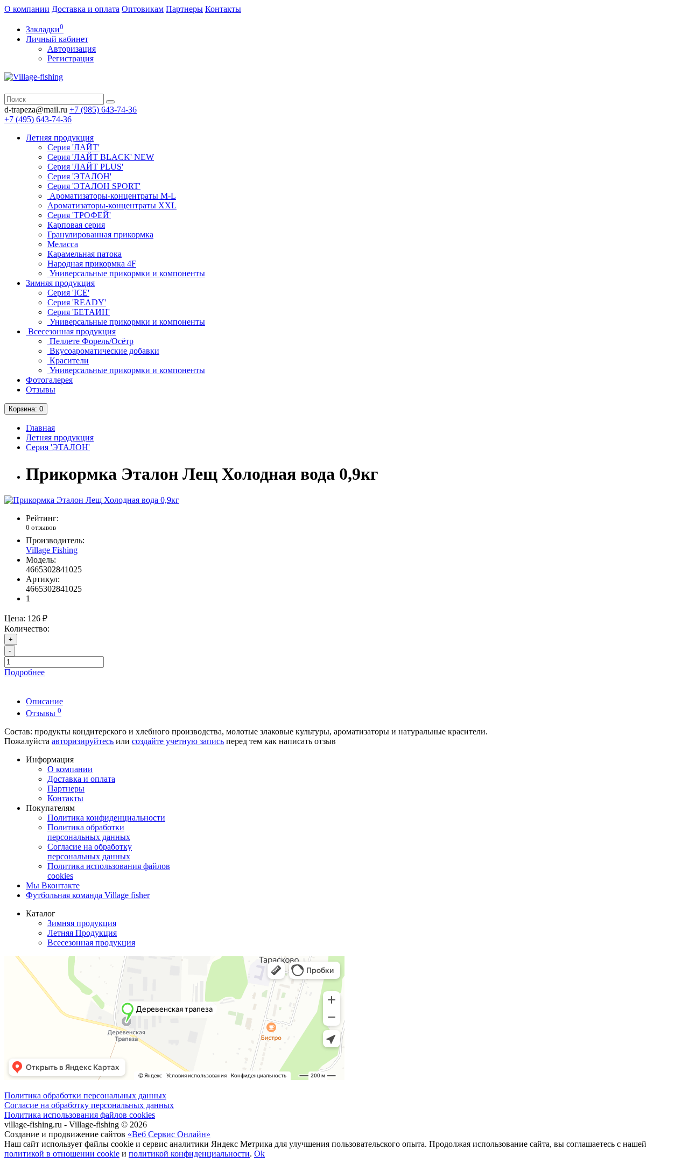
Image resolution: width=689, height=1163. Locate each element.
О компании (27, 8)
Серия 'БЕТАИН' (78, 312)
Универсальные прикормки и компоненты (126, 273)
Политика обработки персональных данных (88, 832)
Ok (259, 1153)
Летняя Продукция (82, 932)
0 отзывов (41, 527)
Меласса (62, 244)
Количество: (27, 628)
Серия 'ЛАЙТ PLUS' (85, 166)
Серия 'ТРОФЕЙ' (79, 215)
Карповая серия (76, 224)
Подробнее (24, 672)
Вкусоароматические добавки (103, 350)
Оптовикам (143, 8)
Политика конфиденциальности (106, 817)
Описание (44, 701)
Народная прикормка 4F (91, 263)
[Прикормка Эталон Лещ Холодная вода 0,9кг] (91, 500)
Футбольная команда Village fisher (88, 895)
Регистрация (70, 58)
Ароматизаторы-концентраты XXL (112, 205)
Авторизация (71, 48)
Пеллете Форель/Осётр (90, 341)
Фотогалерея (49, 379)
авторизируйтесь (83, 741)
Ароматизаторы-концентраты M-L (111, 195)
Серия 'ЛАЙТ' (73, 147)
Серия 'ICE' (68, 292)
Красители (68, 360)
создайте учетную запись (178, 741)
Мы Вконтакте (53, 885)
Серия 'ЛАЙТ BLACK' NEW (100, 157)
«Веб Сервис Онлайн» (169, 1134)
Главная (40, 427)
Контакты (223, 8)
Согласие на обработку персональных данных (89, 851)
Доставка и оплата (85, 8)
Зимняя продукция (60, 283)
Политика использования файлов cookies (79, 1114)
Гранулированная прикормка (100, 234)
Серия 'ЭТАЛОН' (79, 176)
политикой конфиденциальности (189, 1153)
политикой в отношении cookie (61, 1153)
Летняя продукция (60, 137)
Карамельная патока (84, 253)
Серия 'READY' (76, 302)
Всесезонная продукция (71, 331)
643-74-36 (103, 109)
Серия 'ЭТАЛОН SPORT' (93, 186)
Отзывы (40, 389)
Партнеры (184, 8)
